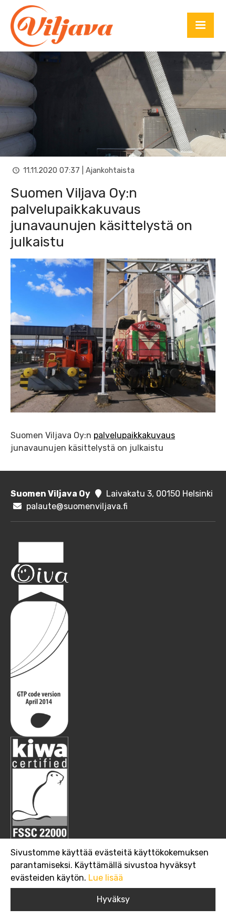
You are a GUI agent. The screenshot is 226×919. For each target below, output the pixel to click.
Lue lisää (105, 878)
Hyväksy (113, 899)
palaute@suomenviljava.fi (77, 506)
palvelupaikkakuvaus (134, 435)
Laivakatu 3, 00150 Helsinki (159, 494)
